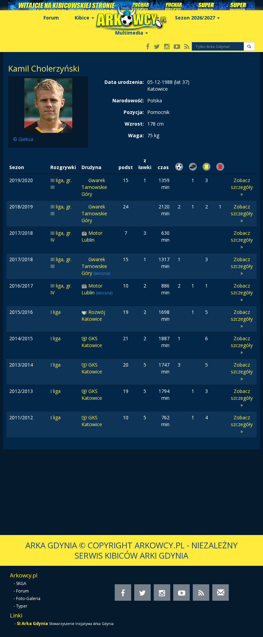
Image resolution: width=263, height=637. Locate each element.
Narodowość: (128, 100)
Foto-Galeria (28, 598)
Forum (51, 17)
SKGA (21, 583)
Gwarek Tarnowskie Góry (94, 187)
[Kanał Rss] (186, 47)
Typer (21, 606)
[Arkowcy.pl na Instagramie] (167, 47)
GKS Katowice (92, 341)
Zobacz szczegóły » (242, 187)
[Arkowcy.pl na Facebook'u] (148, 47)
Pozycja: (134, 112)
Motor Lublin (92, 236)
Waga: (136, 135)
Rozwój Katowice (93, 315)
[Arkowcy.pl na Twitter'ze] (157, 47)
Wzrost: (134, 123)
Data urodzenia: (124, 82)
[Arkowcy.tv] (177, 47)
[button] (249, 46)
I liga (55, 312)
